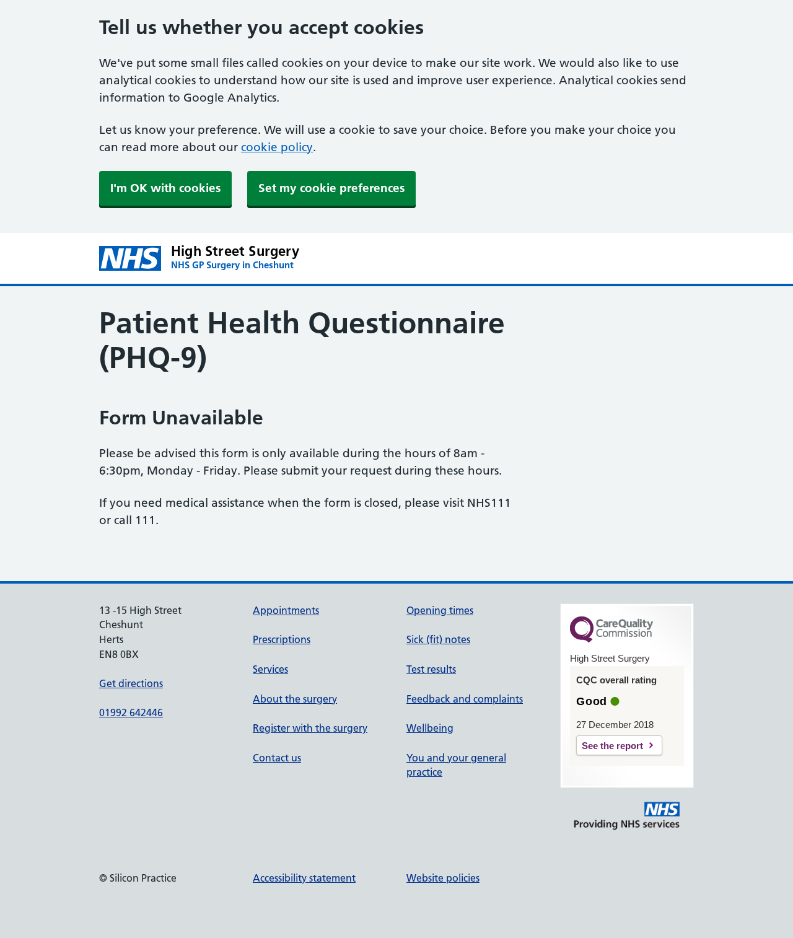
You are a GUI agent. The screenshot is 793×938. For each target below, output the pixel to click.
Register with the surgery (310, 728)
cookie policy (277, 147)
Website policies (443, 878)
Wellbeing (429, 728)
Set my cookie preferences (331, 188)
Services (270, 669)
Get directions (131, 683)
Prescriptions (281, 639)
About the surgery (295, 699)
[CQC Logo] (611, 639)
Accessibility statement (304, 878)
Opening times (439, 610)
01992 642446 (131, 712)
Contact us (277, 758)
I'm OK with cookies (165, 188)
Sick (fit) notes (438, 639)
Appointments (286, 610)
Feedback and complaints (464, 699)
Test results (431, 669)
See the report (612, 745)
